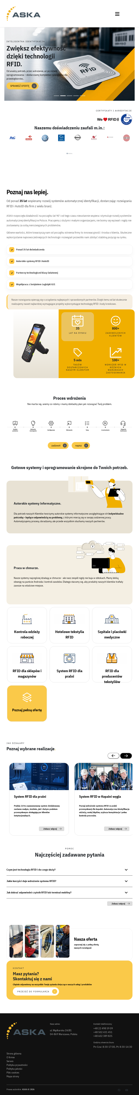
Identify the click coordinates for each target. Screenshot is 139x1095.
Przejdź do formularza (36, 991)
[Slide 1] (56, 96)
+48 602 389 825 (102, 1036)
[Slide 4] (76, 96)
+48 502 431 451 (102, 1032)
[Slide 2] (63, 96)
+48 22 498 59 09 (103, 1028)
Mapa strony (13, 1076)
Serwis (10, 1061)
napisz (81, 445)
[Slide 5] (82, 96)
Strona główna (14, 1053)
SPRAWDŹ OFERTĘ (22, 86)
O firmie (11, 1057)
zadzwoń (58, 445)
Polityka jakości (14, 1068)
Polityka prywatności (17, 1065)
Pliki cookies (13, 1072)
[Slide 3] (69, 96)
